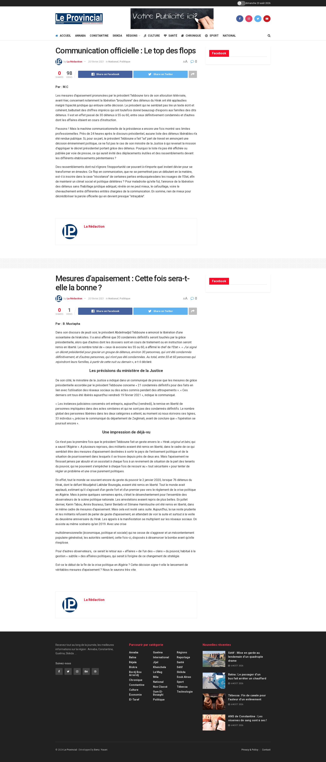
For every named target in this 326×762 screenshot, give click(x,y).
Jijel (155, 662)
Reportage (183, 657)
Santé (172, 35)
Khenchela (159, 667)
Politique (125, 61)
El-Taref (134, 699)
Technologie (185, 691)
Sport (214, 35)
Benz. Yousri (100, 749)
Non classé (160, 686)
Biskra (133, 667)
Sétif (180, 667)
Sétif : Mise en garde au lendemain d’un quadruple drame (245, 656)
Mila (155, 676)
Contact (266, 749)
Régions (132, 35)
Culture (154, 35)
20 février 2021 (96, 61)
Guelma (158, 652)
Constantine (99, 35)
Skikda (117, 35)
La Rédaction (74, 61)
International (161, 657)
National (229, 35)
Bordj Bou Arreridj (135, 674)
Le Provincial (70, 749)
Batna (132, 657)
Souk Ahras (184, 676)
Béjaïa (133, 662)
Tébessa (182, 686)
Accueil (65, 35)
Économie (135, 694)
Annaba (80, 35)
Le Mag (157, 672)
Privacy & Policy (249, 749)
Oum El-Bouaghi (158, 693)
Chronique (193, 35)
